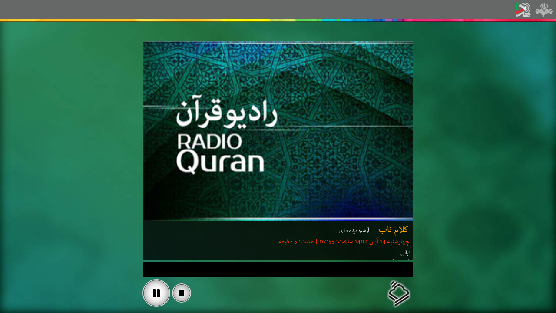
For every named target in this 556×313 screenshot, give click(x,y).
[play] (156, 293)
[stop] (181, 293)
